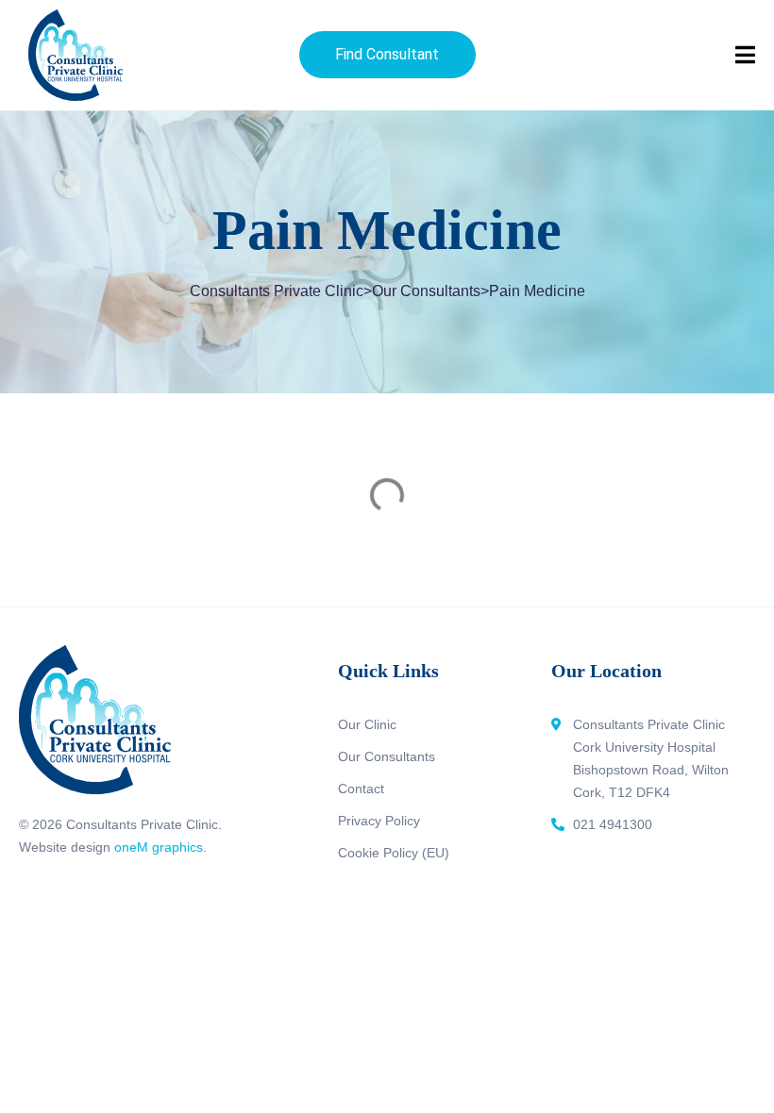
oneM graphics (158, 847)
